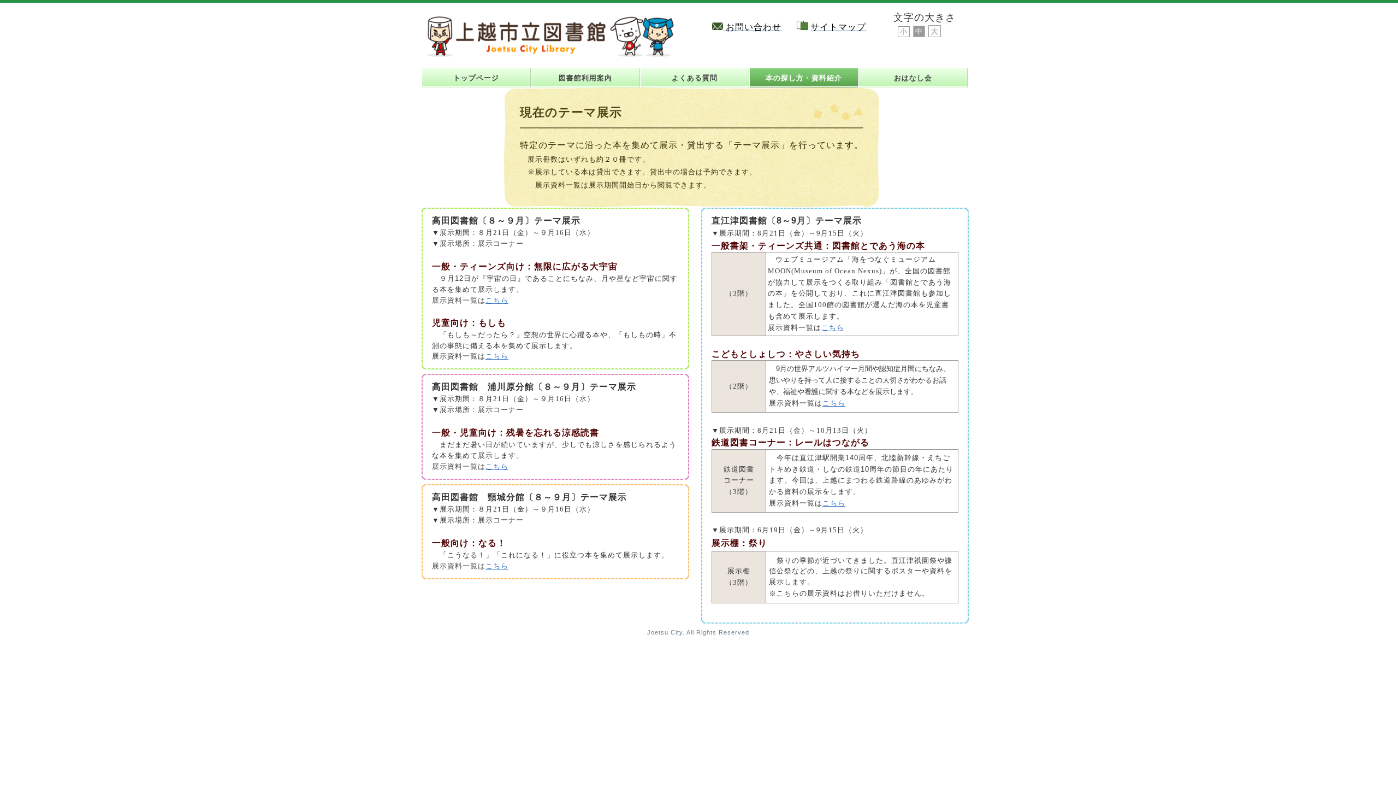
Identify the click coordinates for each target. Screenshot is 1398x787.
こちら (496, 300)
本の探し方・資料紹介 (804, 78)
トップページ (476, 78)
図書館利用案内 (585, 78)
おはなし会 (913, 78)
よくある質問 (695, 78)
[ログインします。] (971, 7)
